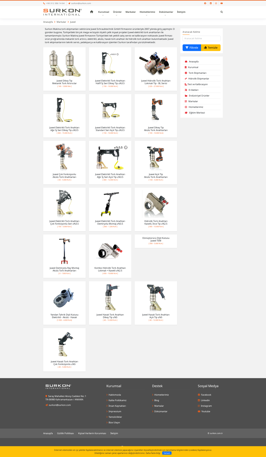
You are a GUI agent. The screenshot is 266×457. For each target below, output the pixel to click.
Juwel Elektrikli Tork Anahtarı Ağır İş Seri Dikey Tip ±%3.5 (64, 130)
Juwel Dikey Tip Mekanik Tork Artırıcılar (64, 83)
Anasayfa (48, 21)
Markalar (61, 21)
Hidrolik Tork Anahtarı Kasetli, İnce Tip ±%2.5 (155, 224)
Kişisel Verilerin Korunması (92, 433)
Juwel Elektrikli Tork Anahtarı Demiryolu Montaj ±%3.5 (110, 224)
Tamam (166, 453)
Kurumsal (193, 67)
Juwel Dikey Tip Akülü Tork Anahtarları (156, 130)
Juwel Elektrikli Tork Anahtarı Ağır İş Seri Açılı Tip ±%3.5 (110, 177)
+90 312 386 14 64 (55, 3)
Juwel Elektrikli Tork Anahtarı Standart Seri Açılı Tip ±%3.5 (110, 130)
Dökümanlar (160, 411)
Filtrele (194, 47)
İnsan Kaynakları (117, 405)
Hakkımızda (115, 394)
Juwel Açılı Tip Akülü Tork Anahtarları (156, 177)
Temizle (213, 47)
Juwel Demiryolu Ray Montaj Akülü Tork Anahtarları (64, 270)
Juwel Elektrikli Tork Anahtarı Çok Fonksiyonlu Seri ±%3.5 (64, 224)
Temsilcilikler (115, 416)
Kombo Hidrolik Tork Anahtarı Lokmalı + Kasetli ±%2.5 (110, 270)
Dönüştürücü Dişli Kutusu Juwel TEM (155, 240)
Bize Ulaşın (114, 422)
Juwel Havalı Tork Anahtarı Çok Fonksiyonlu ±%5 (64, 364)
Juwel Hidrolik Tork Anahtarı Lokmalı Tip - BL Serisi (156, 83)
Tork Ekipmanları (197, 72)
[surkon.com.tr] (62, 11)
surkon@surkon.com (81, 3)
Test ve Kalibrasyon (198, 84)
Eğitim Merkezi (197, 112)
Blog (156, 400)
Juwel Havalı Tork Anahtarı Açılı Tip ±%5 (156, 317)
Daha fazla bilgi (153, 453)
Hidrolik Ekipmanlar (198, 78)
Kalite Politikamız (117, 400)
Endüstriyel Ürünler (199, 95)
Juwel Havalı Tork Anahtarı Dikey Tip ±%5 (110, 317)
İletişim (114, 433)
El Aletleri (193, 89)
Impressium (115, 411)
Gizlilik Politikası (65, 433)
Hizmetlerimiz (196, 107)
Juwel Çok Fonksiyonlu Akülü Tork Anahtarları (64, 177)
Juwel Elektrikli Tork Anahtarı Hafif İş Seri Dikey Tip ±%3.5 (110, 83)
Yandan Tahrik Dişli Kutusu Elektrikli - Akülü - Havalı (64, 317)
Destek (157, 386)
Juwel (73, 21)
